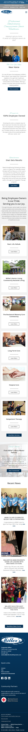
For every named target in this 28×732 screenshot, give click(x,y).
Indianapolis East (6, 721)
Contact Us (6, 7)
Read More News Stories (14, 626)
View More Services (14, 435)
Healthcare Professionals (8, 673)
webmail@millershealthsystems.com (11, 655)
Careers (3, 668)
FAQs (17, 727)
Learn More (14, 185)
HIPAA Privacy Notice (16, 724)
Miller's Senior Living (6, 726)
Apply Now (22, 7)
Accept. (22, 2)
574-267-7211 (4, 653)
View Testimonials (14, 470)
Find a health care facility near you (10, 716)
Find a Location (14, 89)
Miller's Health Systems (7, 727)
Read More (18, 616)
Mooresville (4, 719)
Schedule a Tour (14, 7)
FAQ (2, 670)
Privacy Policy (14, 2)
